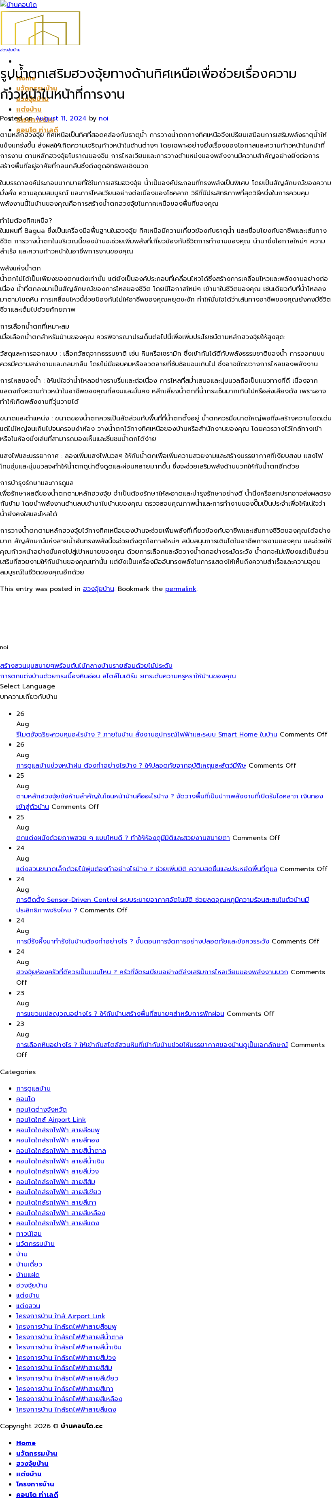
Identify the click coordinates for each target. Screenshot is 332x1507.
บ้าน (22, 1254)
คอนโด (25, 1099)
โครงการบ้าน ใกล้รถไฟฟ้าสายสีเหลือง (69, 1399)
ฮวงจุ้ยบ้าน (10, 49)
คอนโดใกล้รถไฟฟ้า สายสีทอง (57, 1140)
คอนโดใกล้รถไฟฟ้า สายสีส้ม (55, 1182)
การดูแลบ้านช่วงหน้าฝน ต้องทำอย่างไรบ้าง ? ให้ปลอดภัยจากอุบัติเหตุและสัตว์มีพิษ (131, 765)
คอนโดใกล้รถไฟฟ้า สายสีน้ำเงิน (60, 1161)
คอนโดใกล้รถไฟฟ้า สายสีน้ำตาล (61, 1151)
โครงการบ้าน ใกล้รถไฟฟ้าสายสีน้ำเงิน (68, 1347)
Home (26, 1443)
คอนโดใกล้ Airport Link (51, 1120)
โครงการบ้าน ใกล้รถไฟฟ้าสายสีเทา (64, 1389)
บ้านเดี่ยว (29, 1264)
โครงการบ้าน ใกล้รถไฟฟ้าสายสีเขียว (67, 1378)
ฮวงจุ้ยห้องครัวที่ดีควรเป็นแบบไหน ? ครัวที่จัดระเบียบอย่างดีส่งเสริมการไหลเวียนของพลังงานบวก (152, 972)
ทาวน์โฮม (29, 1234)
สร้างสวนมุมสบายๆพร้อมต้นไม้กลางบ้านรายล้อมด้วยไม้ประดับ (86, 666)
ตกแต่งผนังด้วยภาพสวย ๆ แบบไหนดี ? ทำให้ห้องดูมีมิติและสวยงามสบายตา (123, 838)
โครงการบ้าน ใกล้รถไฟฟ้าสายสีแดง (66, 1409)
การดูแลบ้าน (33, 1088)
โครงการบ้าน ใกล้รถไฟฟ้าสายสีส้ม (64, 1368)
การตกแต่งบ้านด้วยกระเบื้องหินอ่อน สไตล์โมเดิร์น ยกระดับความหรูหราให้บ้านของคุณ (118, 676)
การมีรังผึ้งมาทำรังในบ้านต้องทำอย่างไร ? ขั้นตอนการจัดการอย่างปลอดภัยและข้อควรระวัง (142, 941)
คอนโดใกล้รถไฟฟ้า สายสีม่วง (57, 1171)
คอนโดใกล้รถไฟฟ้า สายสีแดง (57, 1223)
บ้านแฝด (28, 1275)
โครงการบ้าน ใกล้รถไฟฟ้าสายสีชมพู (66, 1327)
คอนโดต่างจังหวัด (41, 1109)
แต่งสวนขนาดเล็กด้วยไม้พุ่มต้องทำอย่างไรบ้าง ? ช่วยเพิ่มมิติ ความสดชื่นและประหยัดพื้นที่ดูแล (146, 869)
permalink (180, 589)
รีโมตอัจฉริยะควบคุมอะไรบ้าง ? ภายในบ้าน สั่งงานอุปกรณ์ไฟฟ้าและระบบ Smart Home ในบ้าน (146, 734)
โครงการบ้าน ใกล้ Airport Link (60, 1316)
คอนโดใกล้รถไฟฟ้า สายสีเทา (56, 1202)
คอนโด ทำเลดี (37, 1495)
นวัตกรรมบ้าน (35, 1244)
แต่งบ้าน (29, 109)
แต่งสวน (28, 1306)
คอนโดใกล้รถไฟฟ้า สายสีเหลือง (60, 1213)
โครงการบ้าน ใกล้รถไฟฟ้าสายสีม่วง (66, 1358)
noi (104, 118)
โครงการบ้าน (35, 1484)
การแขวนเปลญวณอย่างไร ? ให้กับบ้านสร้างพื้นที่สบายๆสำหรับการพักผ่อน (120, 1014)
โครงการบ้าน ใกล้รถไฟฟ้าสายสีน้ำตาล (69, 1337)
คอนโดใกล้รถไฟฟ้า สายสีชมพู (58, 1130)
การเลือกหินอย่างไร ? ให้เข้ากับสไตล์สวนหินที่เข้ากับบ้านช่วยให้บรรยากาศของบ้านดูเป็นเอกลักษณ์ (152, 1045)
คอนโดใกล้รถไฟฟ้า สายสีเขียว (58, 1192)
